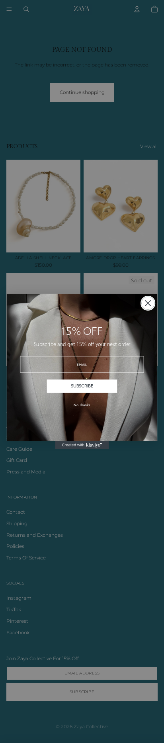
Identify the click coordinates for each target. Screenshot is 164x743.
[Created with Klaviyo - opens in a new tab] (82, 445)
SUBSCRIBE (82, 386)
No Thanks (82, 405)
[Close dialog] (148, 303)
